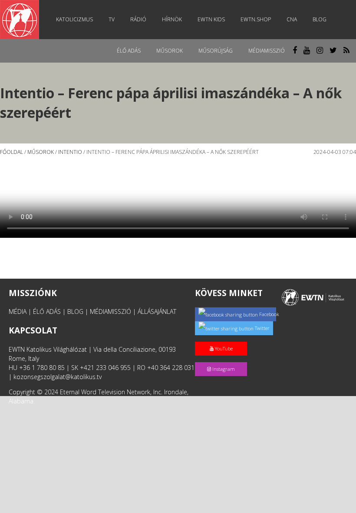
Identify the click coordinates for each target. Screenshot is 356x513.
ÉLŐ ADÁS (47, 311)
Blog (319, 19)
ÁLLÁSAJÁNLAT (157, 311)
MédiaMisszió (266, 50)
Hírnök (172, 19)
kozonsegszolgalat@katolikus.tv (57, 377)
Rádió (138, 19)
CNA (292, 19)
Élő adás (129, 50)
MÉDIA (17, 311)
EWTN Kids (211, 19)
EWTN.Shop (256, 19)
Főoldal (11, 152)
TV (112, 19)
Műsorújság (215, 50)
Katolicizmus (74, 19)
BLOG (75, 311)
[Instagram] (223, 360)
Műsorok (169, 50)
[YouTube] (223, 339)
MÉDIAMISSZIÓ (110, 311)
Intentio (70, 152)
